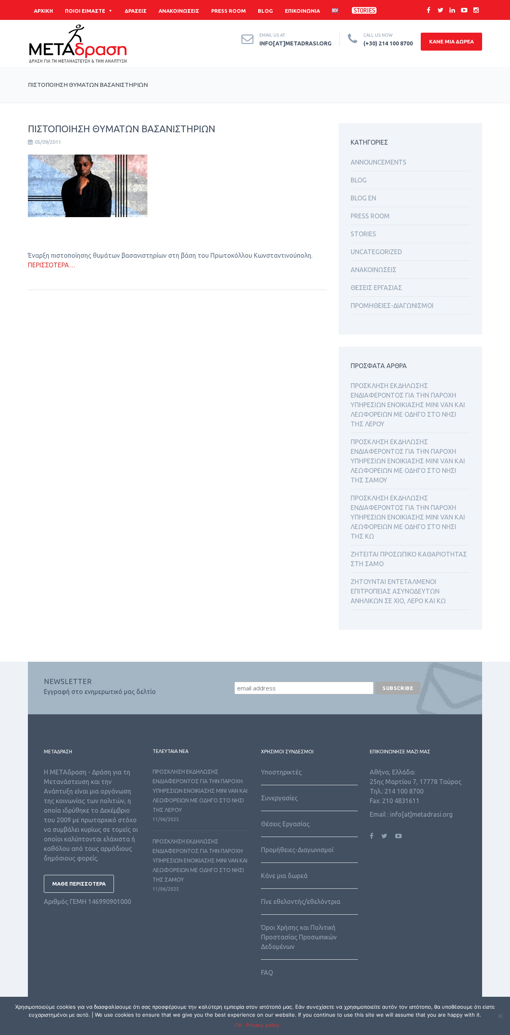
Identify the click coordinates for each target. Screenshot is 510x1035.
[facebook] (428, 10)
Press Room (228, 11)
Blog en (363, 198)
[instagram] (476, 10)
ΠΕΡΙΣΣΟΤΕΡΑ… (51, 265)
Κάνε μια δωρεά (284, 875)
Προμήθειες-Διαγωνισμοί (297, 849)
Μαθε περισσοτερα (79, 883)
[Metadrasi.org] (78, 45)
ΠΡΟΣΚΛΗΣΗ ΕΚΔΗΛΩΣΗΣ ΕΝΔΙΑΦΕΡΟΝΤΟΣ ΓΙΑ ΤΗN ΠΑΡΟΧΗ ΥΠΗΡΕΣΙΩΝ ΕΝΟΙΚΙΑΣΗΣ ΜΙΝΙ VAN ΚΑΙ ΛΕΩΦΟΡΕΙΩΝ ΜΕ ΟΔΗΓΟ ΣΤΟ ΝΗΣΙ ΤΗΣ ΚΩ (408, 517)
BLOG (265, 11)
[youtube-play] (464, 10)
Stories (363, 233)
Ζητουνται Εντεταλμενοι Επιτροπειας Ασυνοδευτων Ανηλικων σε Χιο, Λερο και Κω (398, 591)
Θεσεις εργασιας (376, 287)
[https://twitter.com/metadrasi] (384, 835)
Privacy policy (262, 1025)
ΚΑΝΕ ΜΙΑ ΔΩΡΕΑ (451, 41)
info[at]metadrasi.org (295, 43)
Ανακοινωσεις (373, 269)
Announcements (378, 162)
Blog (359, 180)
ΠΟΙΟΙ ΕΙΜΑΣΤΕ (85, 11)
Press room (370, 216)
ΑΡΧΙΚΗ (43, 11)
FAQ (267, 972)
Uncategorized (376, 251)
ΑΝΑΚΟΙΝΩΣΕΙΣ (179, 11)
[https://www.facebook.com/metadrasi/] (371, 835)
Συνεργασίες (279, 798)
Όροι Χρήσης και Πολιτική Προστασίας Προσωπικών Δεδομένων (299, 937)
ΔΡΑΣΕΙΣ (136, 11)
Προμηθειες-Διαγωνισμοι (392, 305)
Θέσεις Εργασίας (285, 823)
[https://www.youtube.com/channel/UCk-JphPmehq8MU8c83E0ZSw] (398, 835)
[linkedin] (452, 10)
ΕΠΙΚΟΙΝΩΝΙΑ (302, 11)
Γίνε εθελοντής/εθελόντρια (300, 901)
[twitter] (440, 10)
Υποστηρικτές (281, 772)
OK (238, 1025)
